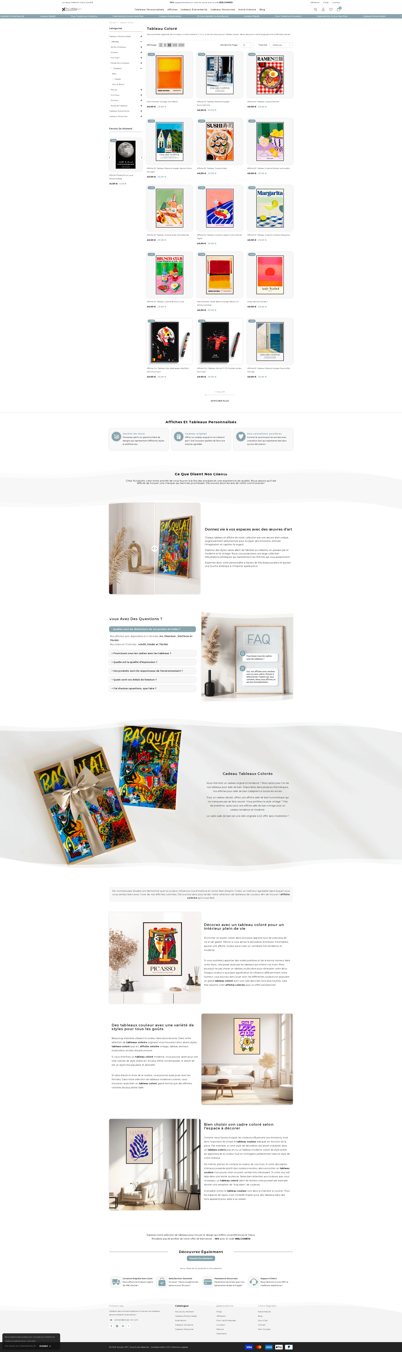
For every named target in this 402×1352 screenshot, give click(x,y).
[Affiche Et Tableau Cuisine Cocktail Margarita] (270, 208)
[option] (125, 162)
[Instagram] (117, 1326)
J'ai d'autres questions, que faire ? (134, 688)
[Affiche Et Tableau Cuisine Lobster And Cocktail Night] (220, 208)
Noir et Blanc (118, 84)
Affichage (151, 45)
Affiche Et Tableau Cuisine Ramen (263, 101)
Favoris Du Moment (201, 1258)
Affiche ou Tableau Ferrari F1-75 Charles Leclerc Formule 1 (219, 370)
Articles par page (229, 45)
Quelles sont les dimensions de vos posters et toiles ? (146, 629)
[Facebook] (111, 1326)
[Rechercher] (315, 9)
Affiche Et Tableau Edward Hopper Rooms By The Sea (268, 370)
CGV (168, 1347)
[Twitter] (129, 1326)
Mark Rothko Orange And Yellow (162, 101)
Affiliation (315, 2)
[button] (125, 41)
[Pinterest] (123, 1326)
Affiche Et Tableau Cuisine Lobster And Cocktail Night (219, 237)
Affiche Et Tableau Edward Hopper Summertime (213, 103)
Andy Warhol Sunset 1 (257, 301)
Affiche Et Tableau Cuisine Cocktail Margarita (268, 235)
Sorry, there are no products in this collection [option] (201, 1268)
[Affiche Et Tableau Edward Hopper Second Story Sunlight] (169, 141)
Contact (336, 2)
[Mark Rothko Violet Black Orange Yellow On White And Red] (220, 275)
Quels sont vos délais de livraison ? (135, 679)
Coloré (118, 79)
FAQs (326, 2)
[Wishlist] (330, 9)
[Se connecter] (323, 9)
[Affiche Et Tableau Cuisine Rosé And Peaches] (169, 208)
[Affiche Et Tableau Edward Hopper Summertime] (220, 75)
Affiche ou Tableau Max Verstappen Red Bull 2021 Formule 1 (168, 370)
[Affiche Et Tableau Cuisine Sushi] (220, 141)
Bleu (114, 73)
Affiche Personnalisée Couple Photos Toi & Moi (122, 177)
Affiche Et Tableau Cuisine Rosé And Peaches (168, 235)
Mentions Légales (180, 1347)
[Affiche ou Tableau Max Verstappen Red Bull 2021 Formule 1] (169, 341)
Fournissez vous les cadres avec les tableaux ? (142, 653)
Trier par (262, 45)
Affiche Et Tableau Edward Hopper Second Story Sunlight (169, 170)
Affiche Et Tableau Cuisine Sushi (212, 168)
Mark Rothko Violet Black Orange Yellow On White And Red (218, 303)
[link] (138, 439)
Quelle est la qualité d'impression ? (135, 662)
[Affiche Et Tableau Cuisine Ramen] (270, 75)
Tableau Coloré (126, 22)
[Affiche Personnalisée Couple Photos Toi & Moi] (125, 154)
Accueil (112, 22)
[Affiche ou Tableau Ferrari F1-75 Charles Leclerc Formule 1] (220, 341)
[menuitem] (125, 36)
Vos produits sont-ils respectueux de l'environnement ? (148, 670)
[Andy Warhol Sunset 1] (270, 275)
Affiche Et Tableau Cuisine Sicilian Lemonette (268, 168)
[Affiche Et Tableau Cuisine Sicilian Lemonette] (270, 141)
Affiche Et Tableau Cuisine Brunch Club (165, 301)
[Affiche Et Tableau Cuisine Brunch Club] (169, 275)
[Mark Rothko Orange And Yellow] (169, 75)
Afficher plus (220, 401)
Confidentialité (158, 1347)
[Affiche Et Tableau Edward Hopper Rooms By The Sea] (270, 341)
